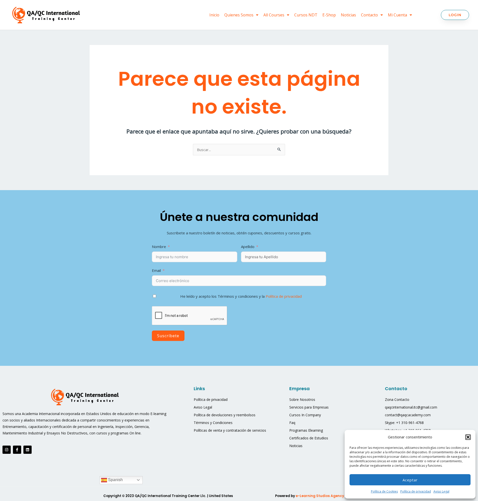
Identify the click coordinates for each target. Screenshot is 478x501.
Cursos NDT (305, 15)
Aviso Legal (441, 491)
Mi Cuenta (397, 15)
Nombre (159, 246)
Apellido (248, 246)
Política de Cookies (384, 491)
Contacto (369, 15)
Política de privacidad (415, 491)
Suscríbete (168, 335)
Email (156, 270)
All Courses (273, 15)
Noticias (348, 15)
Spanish (115, 480)
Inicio (214, 15)
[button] (468, 437)
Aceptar (410, 479)
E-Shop (329, 15)
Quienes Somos (238, 15)
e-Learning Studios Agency (320, 496)
